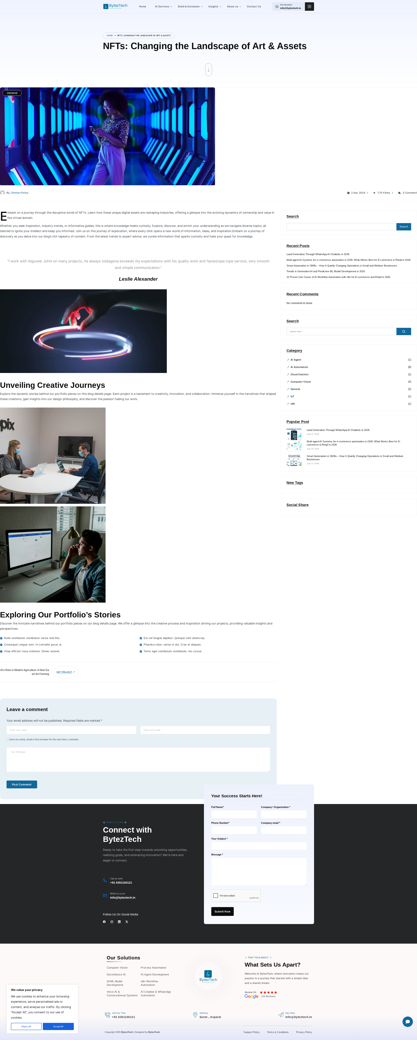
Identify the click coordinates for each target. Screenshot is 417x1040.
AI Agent (296, 359)
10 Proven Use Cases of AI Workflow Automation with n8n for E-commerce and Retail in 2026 (338, 277)
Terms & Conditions (278, 1032)
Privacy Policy (304, 1032)
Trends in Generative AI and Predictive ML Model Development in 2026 (326, 271)
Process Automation (153, 967)
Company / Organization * (275, 807)
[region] (42, 1009)
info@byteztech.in (290, 8)
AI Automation (299, 367)
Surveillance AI (116, 974)
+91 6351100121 (121, 882)
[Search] (403, 331)
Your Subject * (219, 838)
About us (232, 6)
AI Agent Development (155, 974)
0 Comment (409, 192)
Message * (217, 854)
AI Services (162, 6)
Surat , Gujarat (210, 1017)
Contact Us (254, 6)
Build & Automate (189, 6)
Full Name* (217, 807)
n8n (293, 403)
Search (293, 216)
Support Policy (252, 1032)
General (295, 389)
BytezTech (127, 1032)
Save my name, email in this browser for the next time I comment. (44, 739)
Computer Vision (301, 381)
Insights (213, 6)
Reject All (26, 1026)
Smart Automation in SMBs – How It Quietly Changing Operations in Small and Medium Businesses (342, 265)
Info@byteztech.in (122, 897)
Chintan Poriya (19, 192)
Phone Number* (220, 823)
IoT (292, 396)
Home (142, 6)
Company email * (270, 823)
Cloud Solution (300, 374)
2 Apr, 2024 (358, 192)
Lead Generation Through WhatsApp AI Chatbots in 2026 (318, 254)
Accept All (58, 1026)
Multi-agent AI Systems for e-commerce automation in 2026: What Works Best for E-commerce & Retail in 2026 (349, 259)
